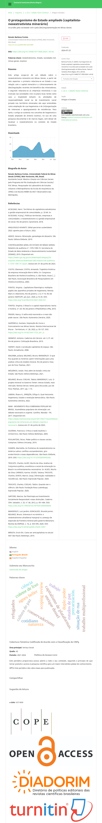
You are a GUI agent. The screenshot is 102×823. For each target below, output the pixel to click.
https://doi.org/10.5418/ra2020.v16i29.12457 (27, 527)
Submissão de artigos (18, 569)
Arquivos (18, 13)
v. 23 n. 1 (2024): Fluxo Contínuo (37, 13)
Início (10, 13)
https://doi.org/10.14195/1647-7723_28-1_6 (26, 332)
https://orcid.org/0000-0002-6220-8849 (20, 45)
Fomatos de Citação (70, 79)
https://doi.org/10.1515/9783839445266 (34, 457)
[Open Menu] (10, 4)
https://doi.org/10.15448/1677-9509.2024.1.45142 (33, 51)
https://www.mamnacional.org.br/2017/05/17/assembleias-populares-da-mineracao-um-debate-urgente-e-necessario (33, 422)
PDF (66, 38)
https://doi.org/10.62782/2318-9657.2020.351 (27, 300)
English (15, 551)
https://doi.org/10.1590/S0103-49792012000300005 (29, 505)
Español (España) (19, 558)
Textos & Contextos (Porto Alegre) (27, 2)
